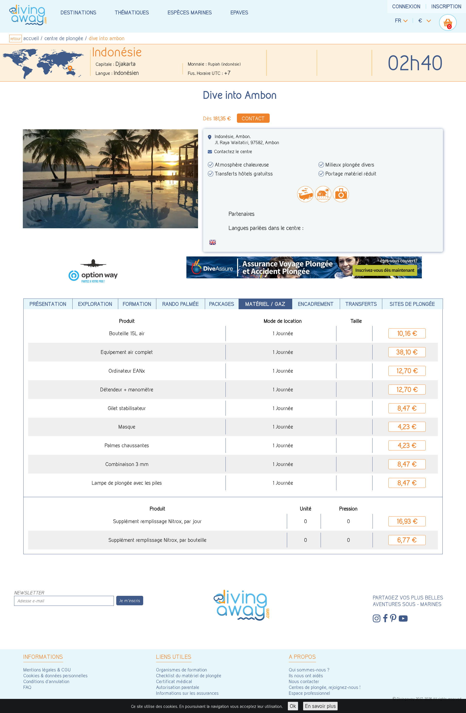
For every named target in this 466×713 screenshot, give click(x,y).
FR (398, 20)
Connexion (406, 6)
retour (15, 38)
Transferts (361, 304)
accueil (31, 38)
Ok (293, 706)
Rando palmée (180, 304)
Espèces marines (190, 12)
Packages (221, 304)
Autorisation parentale (177, 687)
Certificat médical (174, 681)
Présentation (48, 304)
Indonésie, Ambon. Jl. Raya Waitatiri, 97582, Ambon (247, 139)
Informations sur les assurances (187, 693)
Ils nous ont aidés (306, 675)
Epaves (239, 12)
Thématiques (132, 12)
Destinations (78, 12)
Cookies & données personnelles (55, 675)
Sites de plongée (412, 304)
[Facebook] (385, 618)
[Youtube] (403, 618)
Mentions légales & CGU (47, 670)
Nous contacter (304, 681)
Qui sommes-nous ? (309, 670)
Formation (137, 304)
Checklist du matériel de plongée (188, 675)
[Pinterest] (393, 618)
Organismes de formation (181, 670)
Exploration (95, 304)
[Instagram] (376, 618)
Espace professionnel (309, 693)
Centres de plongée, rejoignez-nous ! (324, 687)
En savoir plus (320, 706)
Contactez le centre (233, 151)
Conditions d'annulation (46, 681)
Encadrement (316, 304)
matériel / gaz (265, 304)
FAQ (27, 687)
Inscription (446, 6)
